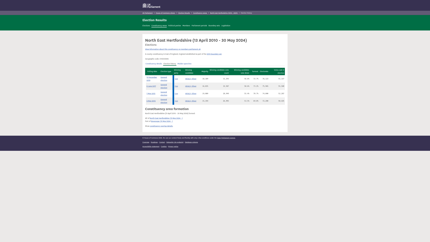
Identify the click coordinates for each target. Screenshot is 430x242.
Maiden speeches (184, 64)
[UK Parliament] (151, 5)
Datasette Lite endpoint (174, 142)
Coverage (145, 142)
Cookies (164, 147)
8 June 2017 (151, 86)
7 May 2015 (151, 94)
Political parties (174, 26)
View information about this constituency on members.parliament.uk (173, 49)
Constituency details (153, 64)
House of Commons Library (165, 13)
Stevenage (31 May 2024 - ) (162, 121)
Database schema (191, 142)
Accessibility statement (150, 147)
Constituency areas (200, 13)
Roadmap (154, 142)
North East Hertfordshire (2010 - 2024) (224, 13)
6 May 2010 (151, 101)
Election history (169, 64)
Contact (162, 142)
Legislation (225, 26)
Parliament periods (199, 26)
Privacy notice (173, 147)
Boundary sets (214, 26)
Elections (146, 26)
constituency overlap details (161, 126)
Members (186, 26)
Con (176, 79)
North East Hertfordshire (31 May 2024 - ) (166, 118)
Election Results (184, 13)
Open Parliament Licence (226, 138)
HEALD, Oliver (190, 79)
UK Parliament (147, 13)
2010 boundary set (214, 54)
